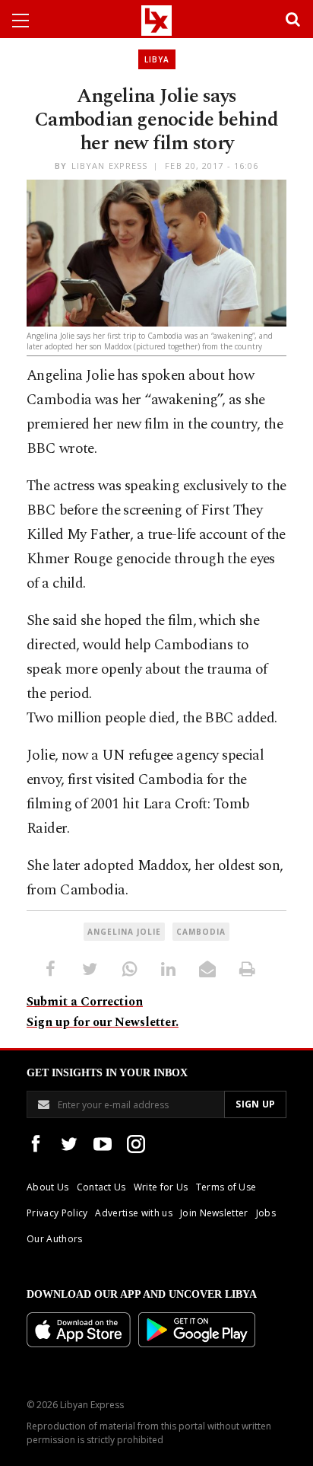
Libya (156, 59)
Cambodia (201, 931)
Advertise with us (133, 1212)
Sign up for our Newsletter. (103, 1022)
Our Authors (55, 1238)
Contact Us (101, 1187)
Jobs (266, 1212)
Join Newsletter (214, 1212)
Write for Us (161, 1187)
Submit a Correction (85, 1002)
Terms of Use (226, 1187)
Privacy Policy (57, 1212)
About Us (48, 1187)
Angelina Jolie (124, 931)
